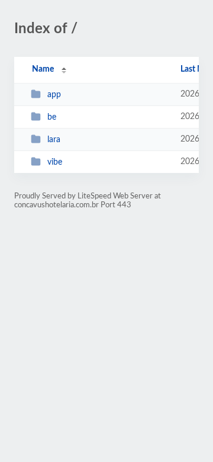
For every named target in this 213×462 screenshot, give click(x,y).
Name (43, 69)
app (54, 95)
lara (53, 140)
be (51, 117)
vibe (54, 162)
